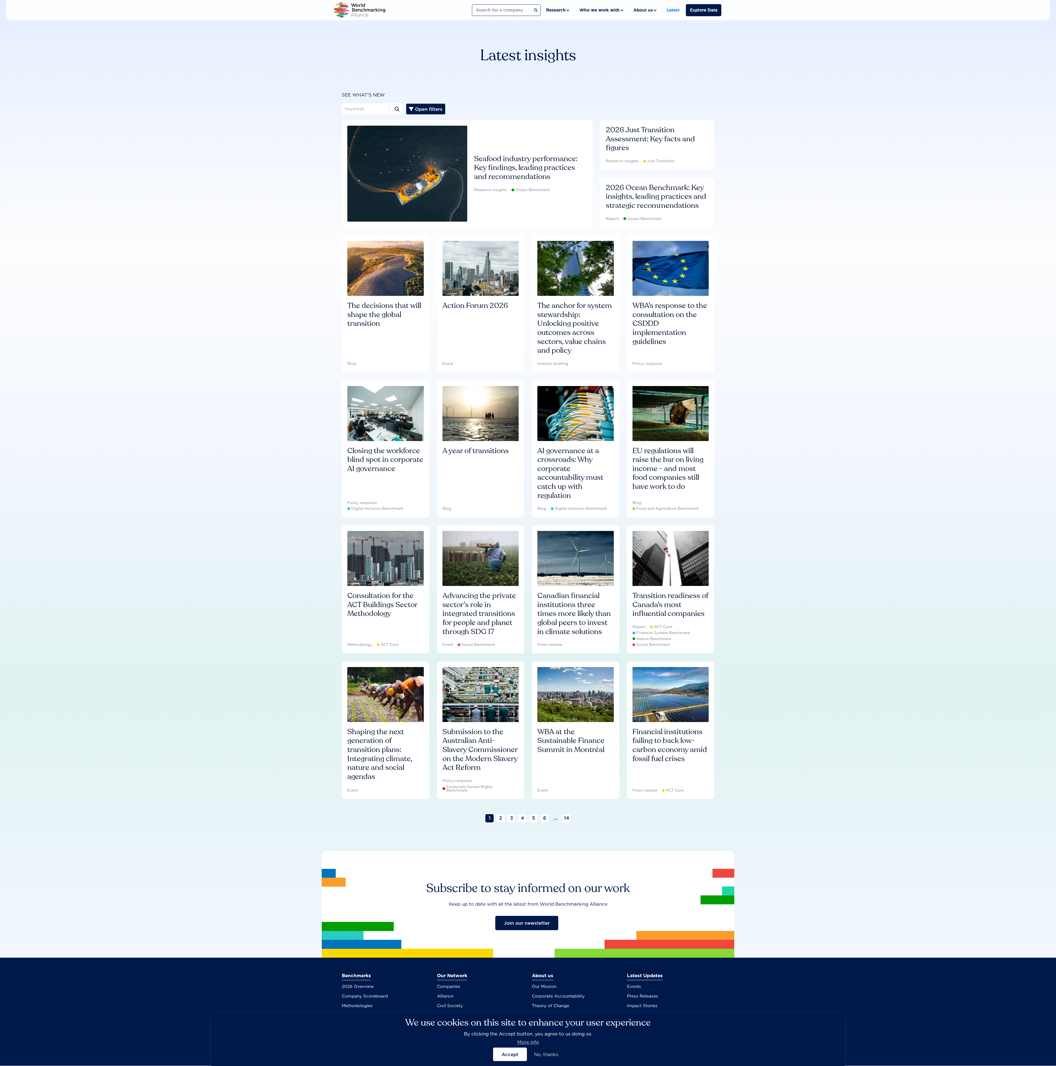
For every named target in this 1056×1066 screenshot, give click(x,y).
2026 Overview (358, 986)
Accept (510, 1054)
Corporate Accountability (558, 996)
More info (528, 1042)
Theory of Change (550, 1005)
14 (566, 818)
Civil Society (450, 1005)
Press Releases (642, 996)
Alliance (445, 996)
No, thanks (546, 1054)
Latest (673, 10)
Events (634, 986)
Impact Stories (642, 1005)
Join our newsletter (527, 923)
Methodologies (357, 1005)
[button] (557, 10)
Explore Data (703, 10)
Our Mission (544, 986)
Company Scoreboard (365, 996)
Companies (448, 986)
